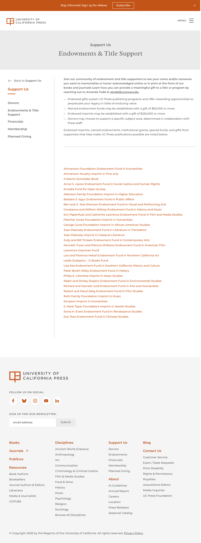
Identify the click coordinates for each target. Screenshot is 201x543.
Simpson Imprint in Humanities (85, 301)
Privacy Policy (133, 533)
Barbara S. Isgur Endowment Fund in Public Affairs (99, 199)
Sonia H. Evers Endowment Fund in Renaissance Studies (103, 311)
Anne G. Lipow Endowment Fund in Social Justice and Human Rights (112, 184)
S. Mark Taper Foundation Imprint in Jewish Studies (99, 306)
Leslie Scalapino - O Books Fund (86, 260)
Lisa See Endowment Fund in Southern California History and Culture (112, 265)
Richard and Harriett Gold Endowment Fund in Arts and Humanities (111, 286)
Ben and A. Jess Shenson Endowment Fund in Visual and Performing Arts (115, 204)
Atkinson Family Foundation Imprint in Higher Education (103, 194)
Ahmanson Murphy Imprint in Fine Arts (91, 174)
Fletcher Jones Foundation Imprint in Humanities (98, 219)
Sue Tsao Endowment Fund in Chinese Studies (96, 316)
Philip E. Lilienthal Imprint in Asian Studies (93, 276)
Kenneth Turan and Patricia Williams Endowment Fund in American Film (114, 245)
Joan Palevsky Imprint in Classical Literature (94, 235)
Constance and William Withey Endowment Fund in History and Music (113, 209)
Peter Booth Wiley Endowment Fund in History (96, 270)
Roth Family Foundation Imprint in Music (92, 296)
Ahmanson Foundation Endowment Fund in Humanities (103, 168)
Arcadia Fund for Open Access (85, 189)
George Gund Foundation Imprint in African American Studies (107, 225)
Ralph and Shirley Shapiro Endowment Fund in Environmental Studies (113, 281)
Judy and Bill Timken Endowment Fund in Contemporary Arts (107, 240)
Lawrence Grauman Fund (81, 250)
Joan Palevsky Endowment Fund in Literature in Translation (105, 230)
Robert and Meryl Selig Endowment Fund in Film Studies (103, 291)
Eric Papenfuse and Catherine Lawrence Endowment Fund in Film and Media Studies (123, 214)
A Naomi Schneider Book (81, 179)
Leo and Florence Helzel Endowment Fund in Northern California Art (111, 255)
